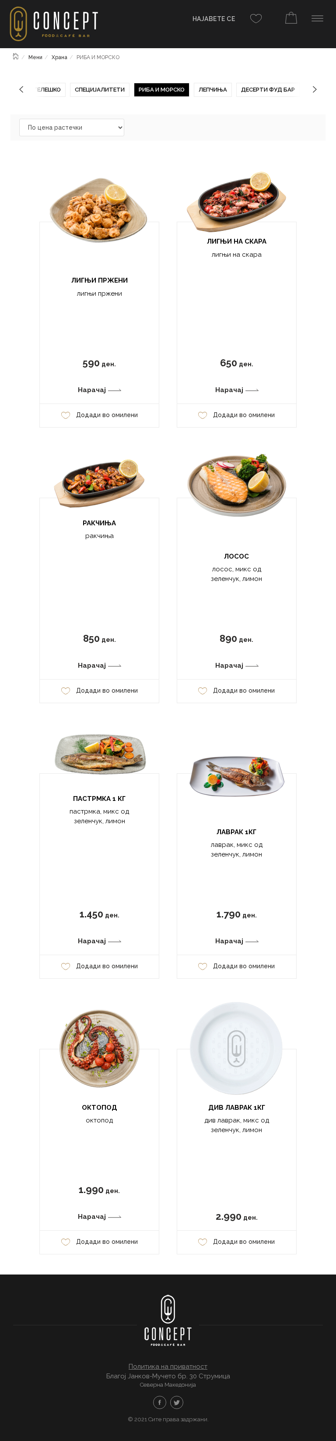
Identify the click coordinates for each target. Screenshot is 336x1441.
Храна (59, 57)
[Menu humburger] (317, 18)
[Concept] (49, 25)
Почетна (16, 55)
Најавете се (213, 18)
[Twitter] (176, 1402)
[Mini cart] (291, 19)
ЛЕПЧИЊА (213, 89)
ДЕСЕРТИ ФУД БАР (268, 89)
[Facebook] (159, 1402)
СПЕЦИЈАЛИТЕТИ (100, 89)
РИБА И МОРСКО (162, 89)
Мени (35, 57)
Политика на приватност (168, 1366)
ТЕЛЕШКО (47, 89)
